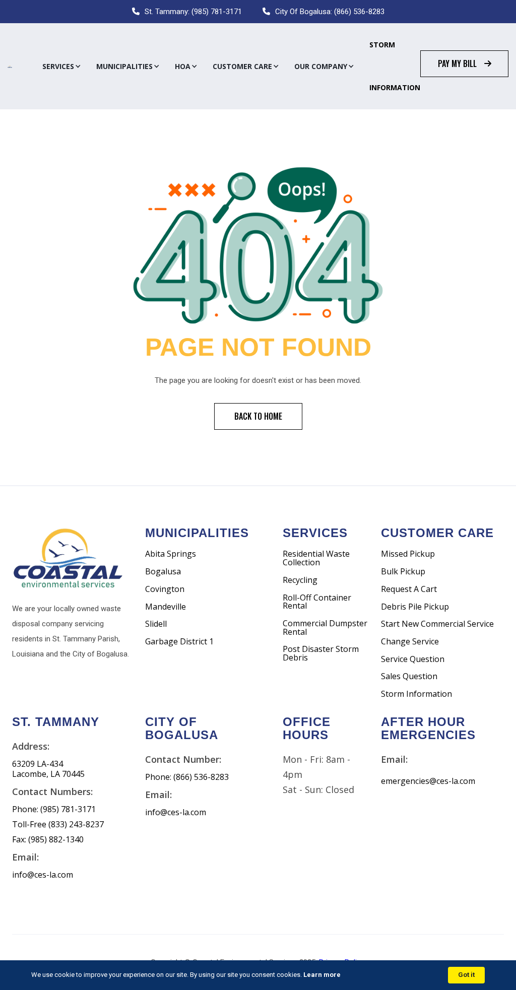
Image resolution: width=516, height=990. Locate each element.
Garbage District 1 (179, 641)
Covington (164, 589)
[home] (10, 66)
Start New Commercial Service (437, 624)
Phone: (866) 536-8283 (187, 777)
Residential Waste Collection (316, 558)
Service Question (412, 659)
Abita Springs (170, 554)
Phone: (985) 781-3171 (54, 809)
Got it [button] (466, 974)
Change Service (410, 641)
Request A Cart (409, 589)
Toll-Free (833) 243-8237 (58, 824)
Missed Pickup (408, 554)
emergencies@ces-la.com (428, 781)
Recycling (300, 580)
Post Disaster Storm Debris (321, 653)
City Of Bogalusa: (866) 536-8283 (329, 11)
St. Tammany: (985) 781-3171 (193, 11)
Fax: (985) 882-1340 (48, 839)
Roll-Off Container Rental (317, 601)
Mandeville (165, 607)
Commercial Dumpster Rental (325, 627)
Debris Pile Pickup (415, 607)
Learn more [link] (322, 974)
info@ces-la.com (42, 875)
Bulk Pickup (403, 571)
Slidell (156, 624)
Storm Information (394, 66)
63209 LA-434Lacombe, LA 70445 (48, 769)
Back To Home (258, 416)
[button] (61, 66)
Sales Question (409, 676)
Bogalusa (163, 571)
